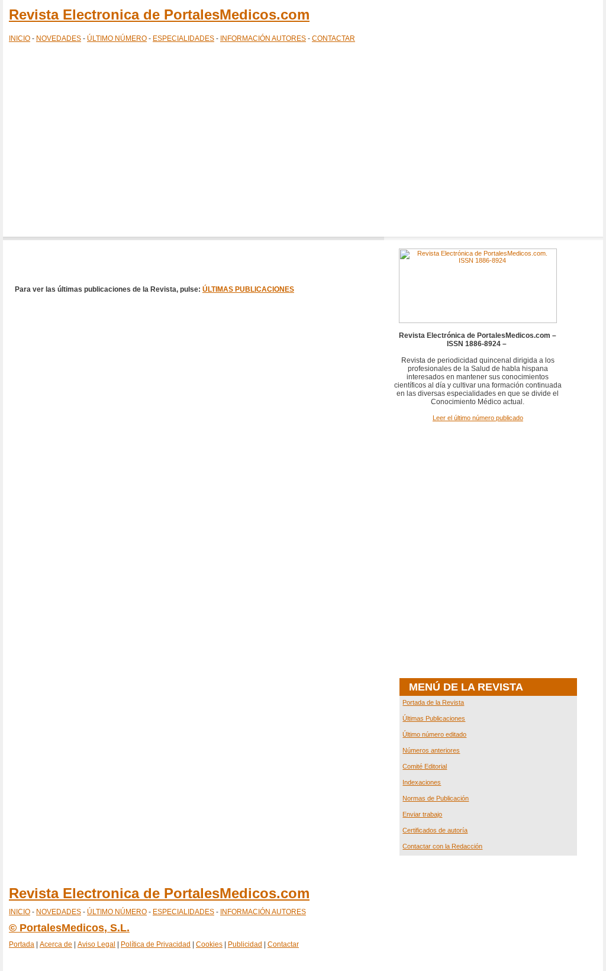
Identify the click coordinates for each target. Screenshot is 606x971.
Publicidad (245, 944)
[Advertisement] (303, 142)
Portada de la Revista (433, 702)
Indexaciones (421, 782)
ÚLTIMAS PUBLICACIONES (248, 289)
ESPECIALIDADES (183, 38)
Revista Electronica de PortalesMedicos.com (159, 14)
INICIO (19, 38)
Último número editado (434, 734)
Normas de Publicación (435, 798)
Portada (21, 944)
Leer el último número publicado (478, 417)
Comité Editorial (424, 766)
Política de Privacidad (156, 944)
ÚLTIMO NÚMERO (117, 38)
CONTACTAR (333, 38)
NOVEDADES (58, 38)
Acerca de (56, 944)
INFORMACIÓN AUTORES (263, 38)
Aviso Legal (96, 944)
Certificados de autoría (435, 830)
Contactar (283, 944)
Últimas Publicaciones (433, 718)
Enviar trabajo (422, 814)
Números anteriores (431, 750)
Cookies (209, 944)
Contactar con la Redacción (442, 846)
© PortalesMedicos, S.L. (69, 928)
